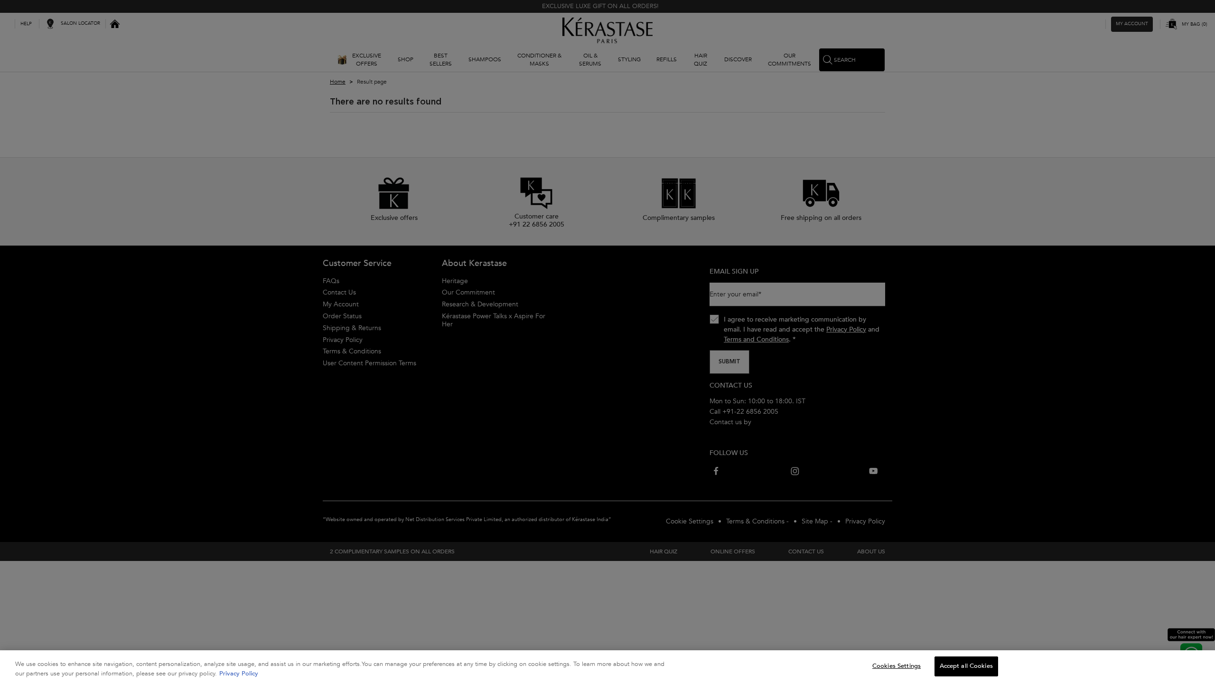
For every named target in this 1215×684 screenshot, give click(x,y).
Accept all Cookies (966, 666)
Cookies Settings (896, 666)
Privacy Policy (238, 673)
